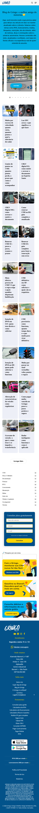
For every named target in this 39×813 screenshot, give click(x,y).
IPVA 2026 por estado (18, 758)
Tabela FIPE (19, 721)
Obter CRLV (19, 723)
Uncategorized (6, 502)
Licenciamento (6, 487)
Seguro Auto (19, 718)
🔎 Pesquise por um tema (11, 553)
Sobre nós (5, 496)
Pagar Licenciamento (19, 729)
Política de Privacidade (19, 770)
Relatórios (19, 779)
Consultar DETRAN (19, 726)
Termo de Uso (19, 774)
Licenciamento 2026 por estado (19, 762)
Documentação (6, 478)
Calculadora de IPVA (19, 707)
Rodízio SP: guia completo (19, 715)
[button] (36, 3)
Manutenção (5, 490)
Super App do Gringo (19, 685)
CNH (3, 473)
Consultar (19, 540)
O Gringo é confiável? (19, 690)
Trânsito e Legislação (8, 499)
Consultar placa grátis (19, 705)
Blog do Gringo (19, 687)
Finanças (4, 481)
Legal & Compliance (19, 695)
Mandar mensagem (21, 647)
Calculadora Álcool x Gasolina (19, 713)
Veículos (4, 505)
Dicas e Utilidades (7, 475)
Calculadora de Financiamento (19, 710)
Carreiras (20, 693)
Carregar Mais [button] (18, 461)
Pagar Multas (19, 731)
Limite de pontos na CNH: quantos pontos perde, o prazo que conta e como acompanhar (18, 74)
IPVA (4, 484)
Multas (4, 493)
